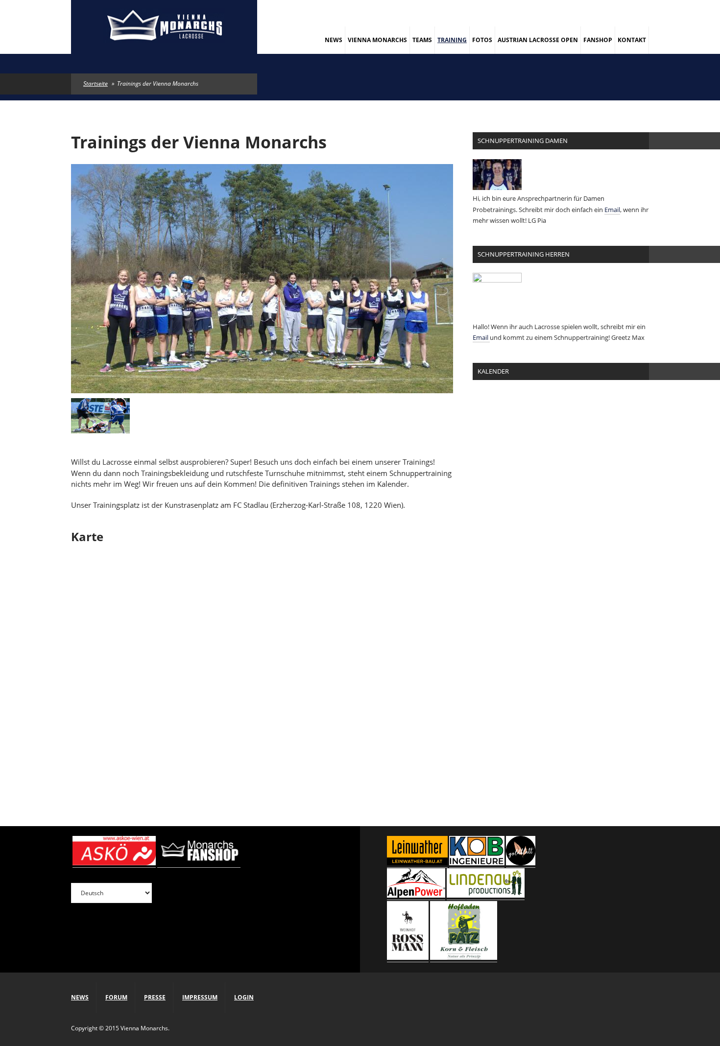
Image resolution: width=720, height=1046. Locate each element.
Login (244, 997)
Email (612, 209)
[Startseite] (164, 27)
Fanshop (597, 40)
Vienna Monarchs (377, 40)
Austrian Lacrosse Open (538, 40)
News (333, 40)
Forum (116, 997)
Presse (155, 997)
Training (452, 40)
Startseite (95, 83)
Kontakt (632, 40)
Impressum (199, 997)
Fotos (482, 40)
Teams (422, 40)
